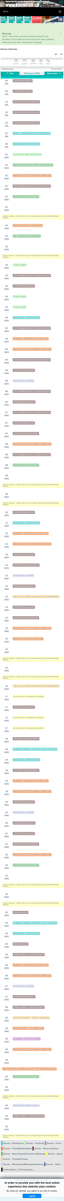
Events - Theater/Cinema (15, 1159)
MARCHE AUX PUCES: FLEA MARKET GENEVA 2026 (32, 175)
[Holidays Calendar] (28, 19)
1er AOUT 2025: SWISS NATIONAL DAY (27, 154)
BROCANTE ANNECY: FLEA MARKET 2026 (28, 1028)
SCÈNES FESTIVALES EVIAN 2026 (25, 433)
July (11, 73)
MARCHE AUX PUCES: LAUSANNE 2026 (27, 225)
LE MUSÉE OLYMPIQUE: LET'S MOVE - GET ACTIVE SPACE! (35, 749)
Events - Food (54, 1143)
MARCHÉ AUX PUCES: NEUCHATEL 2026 (28, 639)
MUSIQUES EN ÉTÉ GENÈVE (23, 286)
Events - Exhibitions (13, 1143)
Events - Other (53, 1164)
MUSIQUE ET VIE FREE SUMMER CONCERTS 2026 (31, 186)
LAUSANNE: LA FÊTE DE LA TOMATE (26, 1039)
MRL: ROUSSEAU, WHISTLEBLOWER (26, 236)
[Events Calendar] (4, 19)
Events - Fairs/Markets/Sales (17, 1148)
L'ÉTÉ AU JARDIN (19, 265)
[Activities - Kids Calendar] (12, 19)
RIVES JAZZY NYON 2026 (22, 81)
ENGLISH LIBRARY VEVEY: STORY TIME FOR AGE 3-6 (33, 165)
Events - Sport (55, 1154)
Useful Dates (9, 1169)
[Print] (55, 54)
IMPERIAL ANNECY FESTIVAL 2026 (26, 739)
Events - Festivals (35, 1143)
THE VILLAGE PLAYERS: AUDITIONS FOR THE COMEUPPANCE (36, 596)
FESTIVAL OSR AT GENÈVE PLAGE (26, 565)
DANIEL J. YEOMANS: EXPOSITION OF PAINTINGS (31, 133)
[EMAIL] (61, 54)
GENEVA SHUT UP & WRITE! (23, 381)
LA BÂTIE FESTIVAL (20, 912)
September (52, 73)
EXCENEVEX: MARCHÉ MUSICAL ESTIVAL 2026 (30, 339)
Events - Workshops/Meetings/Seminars (23, 1164)
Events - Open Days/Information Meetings (24, 1154)
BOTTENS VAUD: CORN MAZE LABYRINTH (28, 696)
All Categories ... (26, 1169)
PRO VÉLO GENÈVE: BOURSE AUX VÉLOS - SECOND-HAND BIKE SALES (29, 1069)
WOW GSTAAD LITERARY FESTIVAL (26, 1105)
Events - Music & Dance (46, 1148)
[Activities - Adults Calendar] (20, 19)
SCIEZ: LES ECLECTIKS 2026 (24, 402)
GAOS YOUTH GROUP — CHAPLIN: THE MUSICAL (31, 1018)
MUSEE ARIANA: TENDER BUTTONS (26, 144)
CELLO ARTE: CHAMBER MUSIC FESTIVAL (28, 954)
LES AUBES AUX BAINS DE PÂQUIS (26, 102)
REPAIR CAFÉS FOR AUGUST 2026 (26, 196)
